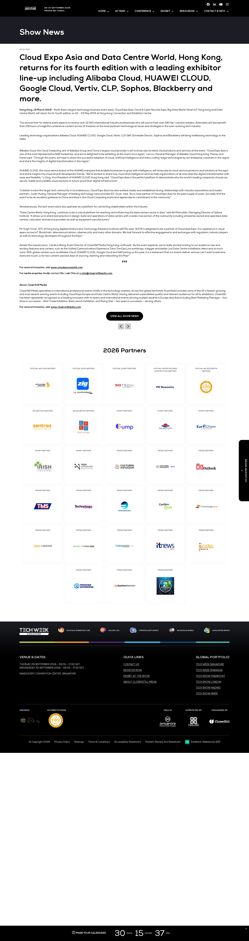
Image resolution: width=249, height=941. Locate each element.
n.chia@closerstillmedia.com (95, 273)
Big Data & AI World (185, 630)
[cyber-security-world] (133, 630)
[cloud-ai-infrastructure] (61, 630)
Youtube (221, 4)
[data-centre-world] (207, 630)
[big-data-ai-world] (172, 630)
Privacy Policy (62, 741)
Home (102, 11)
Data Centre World (220, 630)
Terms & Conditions (99, 741)
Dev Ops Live (113, 630)
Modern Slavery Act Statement (163, 741)
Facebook (208, 4)
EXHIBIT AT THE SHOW (136, 676)
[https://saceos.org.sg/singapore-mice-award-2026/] (30, 723)
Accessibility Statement (127, 741)
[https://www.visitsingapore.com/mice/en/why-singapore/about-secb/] (168, 727)
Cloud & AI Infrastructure (78, 630)
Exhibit (165, 11)
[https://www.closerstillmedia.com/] (219, 722)
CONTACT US (131, 664)
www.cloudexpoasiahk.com (67, 267)
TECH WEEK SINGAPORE (210, 664)
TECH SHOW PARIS (207, 693)
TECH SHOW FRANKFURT (210, 676)
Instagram (227, 4)
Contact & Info (214, 11)
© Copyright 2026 (39, 741)
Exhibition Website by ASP (205, 741)
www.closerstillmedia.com (66, 307)
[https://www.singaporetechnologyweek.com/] (34, 634)
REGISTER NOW (132, 670)
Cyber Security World (148, 630)
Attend (120, 11)
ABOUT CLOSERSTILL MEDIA (140, 681)
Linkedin (214, 4)
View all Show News (124, 316)
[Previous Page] (121, 326)
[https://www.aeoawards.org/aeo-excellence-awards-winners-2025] (23, 722)
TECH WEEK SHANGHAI (209, 670)
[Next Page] (128, 326)
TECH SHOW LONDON (208, 681)
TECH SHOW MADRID (208, 687)
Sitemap (79, 741)
